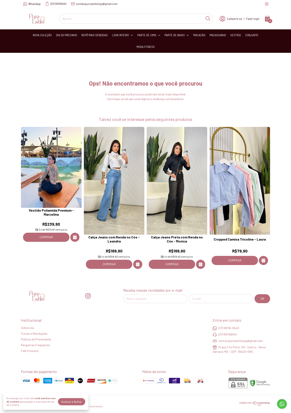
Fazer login (252, 18)
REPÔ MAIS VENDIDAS (94, 35)
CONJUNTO (251, 35)
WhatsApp (34, 4)
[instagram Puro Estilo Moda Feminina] (266, 3)
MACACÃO (199, 35)
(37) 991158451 (58, 4)
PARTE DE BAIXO (174, 35)
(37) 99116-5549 (228, 328)
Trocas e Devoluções (34, 333)
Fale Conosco (30, 351)
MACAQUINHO (218, 35)
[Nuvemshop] (254, 405)
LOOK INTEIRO (120, 35)
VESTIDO (235, 35)
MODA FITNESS (146, 47)
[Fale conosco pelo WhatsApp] (282, 404)
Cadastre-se (234, 18)
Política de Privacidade (36, 339)
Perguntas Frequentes (35, 345)
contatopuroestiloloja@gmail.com (97, 4)
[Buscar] (207, 18)
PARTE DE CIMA (146, 35)
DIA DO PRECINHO (66, 35)
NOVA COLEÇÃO (42, 35)
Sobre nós (27, 328)
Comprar (46, 237)
